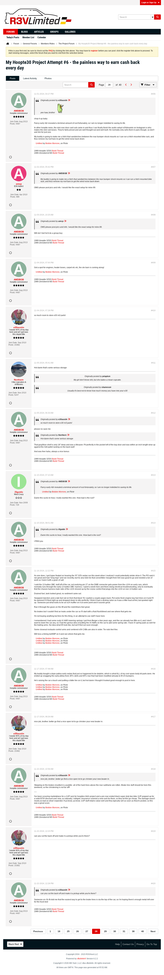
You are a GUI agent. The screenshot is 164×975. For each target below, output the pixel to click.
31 (124, 931)
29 (105, 931)
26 (77, 931)
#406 (153, 94)
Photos (48, 78)
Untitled (39, 143)
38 (133, 931)
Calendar (41, 37)
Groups (54, 31)
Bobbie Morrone (52, 143)
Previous (38, 931)
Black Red (13, 944)
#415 (153, 571)
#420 (153, 883)
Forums (10, 31)
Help (117, 944)
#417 (153, 717)
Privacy (140, 944)
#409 (153, 263)
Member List (28, 37)
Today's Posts (12, 37)
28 (96, 931)
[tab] (12, 78)
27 (87, 931)
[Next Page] (131, 84)
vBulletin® (81, 959)
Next (153, 931)
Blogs (24, 31)
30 (114, 931)
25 (68, 931)
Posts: (12, 124)
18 (59, 931)
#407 (153, 167)
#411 (153, 363)
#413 (153, 475)
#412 (153, 413)
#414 (153, 523)
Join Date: (14, 121)
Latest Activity (30, 78)
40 (142, 931)
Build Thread (57, 151)
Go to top (152, 944)
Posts (12, 78)
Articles (39, 31)
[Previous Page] (126, 84)
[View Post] (69, 100)
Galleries (70, 31)
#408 (153, 215)
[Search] (157, 17)
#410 (153, 310)
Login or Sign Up (148, 2)
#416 (153, 669)
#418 (153, 769)
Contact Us (128, 944)
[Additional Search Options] (152, 17)
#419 (153, 831)
